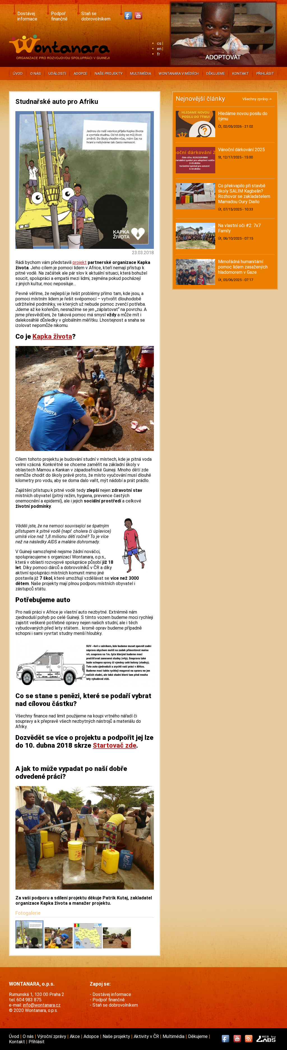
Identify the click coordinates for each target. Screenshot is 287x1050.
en (159, 48)
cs (159, 43)
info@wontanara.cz (42, 1005)
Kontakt (240, 73)
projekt (80, 262)
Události (57, 73)
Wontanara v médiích (179, 73)
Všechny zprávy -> (257, 99)
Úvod (18, 73)
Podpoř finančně (59, 16)
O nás (35, 73)
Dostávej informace (27, 16)
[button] (30, 947)
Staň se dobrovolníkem (95, 16)
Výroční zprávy (52, 1036)
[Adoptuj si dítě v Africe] (223, 66)
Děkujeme (215, 73)
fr (158, 54)
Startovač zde (114, 745)
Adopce (80, 73)
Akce (75, 1036)
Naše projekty (108, 73)
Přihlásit (265, 73)
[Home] (60, 57)
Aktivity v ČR (147, 1036)
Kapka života (52, 336)
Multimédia (140, 73)
